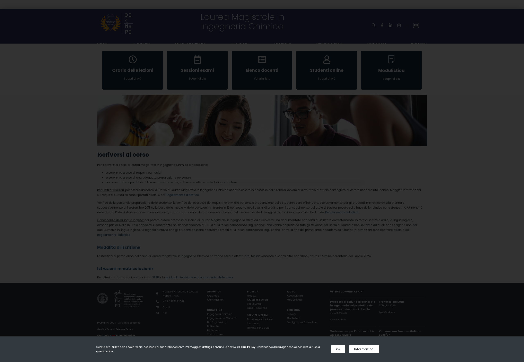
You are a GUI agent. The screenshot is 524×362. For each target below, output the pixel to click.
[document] (262, 181)
